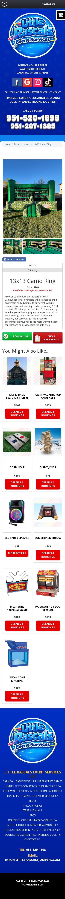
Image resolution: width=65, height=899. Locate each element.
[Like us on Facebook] (17, 82)
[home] (4, 4)
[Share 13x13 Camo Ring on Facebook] (32, 259)
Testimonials (32, 810)
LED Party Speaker (17, 538)
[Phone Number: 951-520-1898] (33, 118)
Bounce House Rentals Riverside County (32, 834)
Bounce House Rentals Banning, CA (32, 820)
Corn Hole (17, 467)
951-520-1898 (36, 850)
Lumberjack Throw (48, 538)
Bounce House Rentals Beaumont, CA (32, 825)
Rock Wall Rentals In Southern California (32, 791)
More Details (17, 553)
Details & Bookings (17, 413)
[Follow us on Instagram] (38, 81)
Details (32, 265)
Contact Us (32, 839)
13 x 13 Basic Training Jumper (17, 396)
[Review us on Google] (27, 81)
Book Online (20, 336)
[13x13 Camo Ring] (32, 199)
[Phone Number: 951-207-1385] (33, 126)
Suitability (32, 270)
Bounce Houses (22, 144)
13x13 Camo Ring (42, 144)
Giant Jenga (48, 467)
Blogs (32, 801)
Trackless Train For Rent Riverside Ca (32, 796)
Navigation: (48, 3)
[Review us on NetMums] (48, 82)
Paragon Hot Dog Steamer (48, 608)
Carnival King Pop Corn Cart (48, 396)
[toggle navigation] (59, 4)
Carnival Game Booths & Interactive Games (32, 781)
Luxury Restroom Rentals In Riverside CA (32, 786)
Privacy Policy (32, 805)
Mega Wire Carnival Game (17, 608)
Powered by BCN (32, 884)
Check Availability (51, 338)
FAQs (33, 815)
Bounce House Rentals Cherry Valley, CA (32, 830)
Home (8, 144)
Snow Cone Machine (17, 679)
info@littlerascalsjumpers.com (32, 860)
